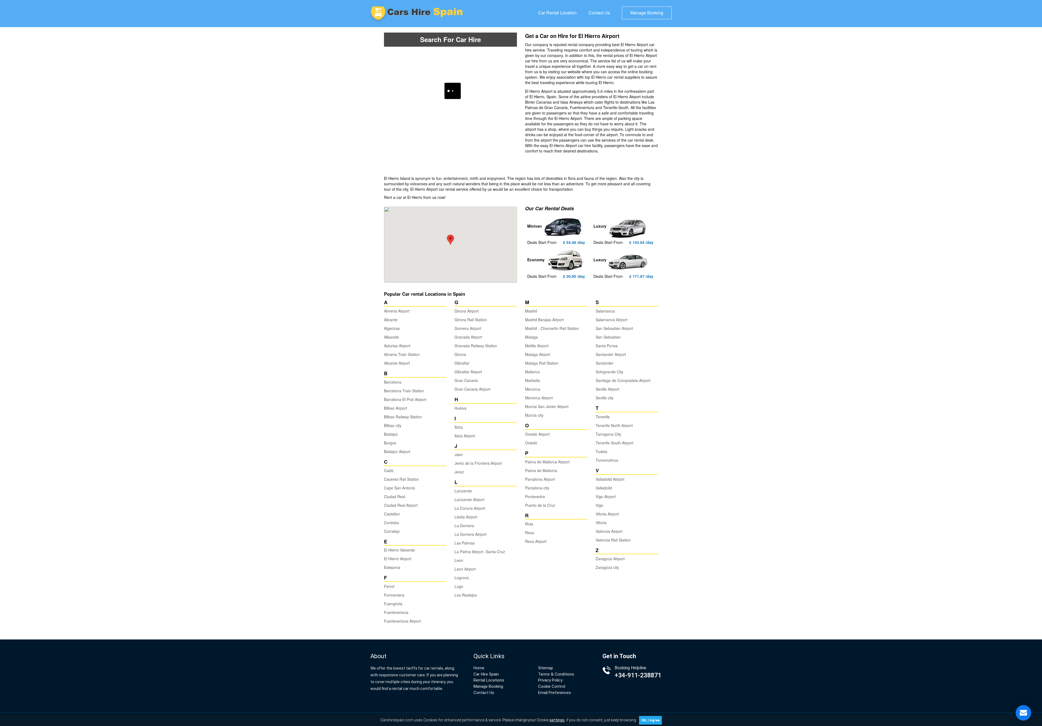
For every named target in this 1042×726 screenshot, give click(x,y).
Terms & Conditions (556, 674)
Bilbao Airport (395, 408)
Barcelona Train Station (404, 390)
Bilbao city (392, 425)
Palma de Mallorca (541, 470)
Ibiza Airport (465, 435)
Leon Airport (465, 569)
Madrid (531, 311)
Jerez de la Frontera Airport (478, 463)
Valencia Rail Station (613, 540)
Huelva (460, 408)
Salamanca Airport (611, 319)
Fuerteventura (396, 612)
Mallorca (532, 371)
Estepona (392, 567)
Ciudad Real (394, 496)
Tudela (601, 451)
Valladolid (604, 488)
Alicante (391, 319)
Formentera (394, 595)
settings (556, 720)
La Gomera (464, 525)
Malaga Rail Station (541, 363)
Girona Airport (467, 311)
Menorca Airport (539, 397)
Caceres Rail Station (401, 479)
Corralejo (392, 531)
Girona (460, 354)
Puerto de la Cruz (540, 505)
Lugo (459, 586)
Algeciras (392, 328)
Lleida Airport (466, 517)
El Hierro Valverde (399, 550)
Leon (459, 560)
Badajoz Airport (397, 451)
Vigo (599, 505)
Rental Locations (489, 680)
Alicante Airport (397, 363)
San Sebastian (608, 337)
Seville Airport (607, 389)
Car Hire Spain (486, 674)
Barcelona (392, 382)
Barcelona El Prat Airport (405, 399)
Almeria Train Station (402, 354)
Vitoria (601, 522)
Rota (529, 524)
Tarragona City (608, 434)
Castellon (392, 514)
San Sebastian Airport (614, 328)
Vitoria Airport (607, 514)
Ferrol (389, 586)
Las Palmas (465, 543)
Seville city (605, 397)
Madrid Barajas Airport (544, 319)
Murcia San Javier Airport (546, 406)
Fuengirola (393, 603)
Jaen (459, 454)
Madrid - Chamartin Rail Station (552, 328)
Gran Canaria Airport (472, 389)
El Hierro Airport (397, 558)
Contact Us (599, 12)
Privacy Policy (550, 680)
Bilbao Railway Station (403, 416)
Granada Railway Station (476, 345)
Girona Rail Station (471, 319)
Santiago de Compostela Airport (623, 380)
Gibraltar (462, 363)
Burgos (390, 442)
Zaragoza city (607, 567)
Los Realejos (466, 595)
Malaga (531, 337)
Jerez (459, 472)
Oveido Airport (537, 434)
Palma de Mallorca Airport (547, 461)
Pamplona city (537, 488)
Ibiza (459, 427)
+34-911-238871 (638, 675)
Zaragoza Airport (610, 558)
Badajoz (391, 434)
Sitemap (545, 668)
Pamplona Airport (540, 479)
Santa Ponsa (607, 345)
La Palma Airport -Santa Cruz (480, 551)
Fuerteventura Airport (402, 621)
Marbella (532, 380)
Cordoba (391, 522)
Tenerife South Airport (614, 442)
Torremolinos (607, 460)
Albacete (391, 337)
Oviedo (531, 442)
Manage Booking (646, 12)
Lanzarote (463, 490)
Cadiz (389, 470)
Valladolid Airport (610, 479)
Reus (529, 532)
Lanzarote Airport (469, 499)
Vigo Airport (606, 496)
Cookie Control (551, 686)
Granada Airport (468, 337)
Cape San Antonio (399, 488)
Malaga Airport (537, 354)
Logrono (462, 577)
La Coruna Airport (470, 508)
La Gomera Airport (471, 534)
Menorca (532, 389)
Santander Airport (611, 354)
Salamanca (605, 311)
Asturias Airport (397, 345)
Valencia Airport (609, 531)
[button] (450, 240)
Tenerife (603, 416)
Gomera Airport (468, 328)
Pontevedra (535, 496)
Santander (605, 363)
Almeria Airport (396, 311)
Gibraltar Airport (468, 371)
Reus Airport (536, 541)
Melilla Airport (536, 345)
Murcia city (534, 415)
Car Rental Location (557, 12)
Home (479, 668)
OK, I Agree (650, 720)
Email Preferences (554, 692)
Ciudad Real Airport (401, 505)
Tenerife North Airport (614, 425)
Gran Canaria (466, 380)
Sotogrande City (609, 371)
